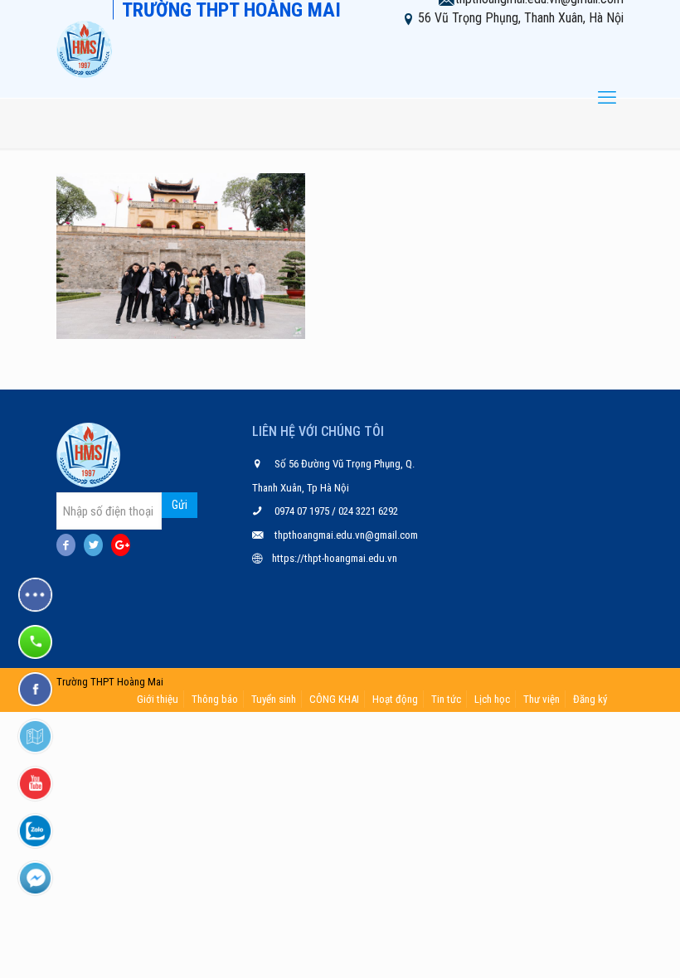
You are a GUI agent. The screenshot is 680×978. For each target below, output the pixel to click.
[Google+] (120, 545)
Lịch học (492, 699)
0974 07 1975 (303, 511)
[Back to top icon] (600, 944)
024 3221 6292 (367, 511)
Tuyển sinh (273, 699)
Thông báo (215, 699)
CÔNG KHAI (334, 699)
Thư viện (541, 699)
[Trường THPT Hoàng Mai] (84, 49)
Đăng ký (590, 699)
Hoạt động (395, 699)
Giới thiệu (157, 699)
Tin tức (446, 699)
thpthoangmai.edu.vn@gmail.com (346, 535)
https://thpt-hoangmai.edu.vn (334, 558)
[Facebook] (65, 545)
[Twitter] (93, 545)
